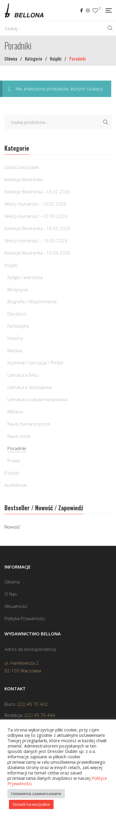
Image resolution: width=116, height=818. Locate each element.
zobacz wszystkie (21, 167)
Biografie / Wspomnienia (32, 301)
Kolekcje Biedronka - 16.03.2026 (37, 228)
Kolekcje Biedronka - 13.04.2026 (37, 253)
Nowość (12, 527)
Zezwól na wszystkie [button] (31, 804)
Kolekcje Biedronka (23, 179)
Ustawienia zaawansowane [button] (36, 793)
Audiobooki (15, 485)
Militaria (15, 412)
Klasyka (14, 350)
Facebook (81, 10)
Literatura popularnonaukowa (37, 399)
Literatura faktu (22, 375)
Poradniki (16, 448)
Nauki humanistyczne (28, 424)
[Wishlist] (95, 10)
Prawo (13, 460)
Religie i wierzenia (25, 277)
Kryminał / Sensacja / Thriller (35, 363)
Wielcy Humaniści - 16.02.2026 (35, 204)
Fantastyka (18, 326)
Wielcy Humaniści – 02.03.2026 (35, 216)
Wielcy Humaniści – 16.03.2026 (35, 241)
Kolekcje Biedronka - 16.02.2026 (37, 192)
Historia (15, 338)
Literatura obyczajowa (29, 387)
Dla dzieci (16, 314)
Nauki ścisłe (19, 436)
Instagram (88, 10)
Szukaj (106, 122)
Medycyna (17, 289)
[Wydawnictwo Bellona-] (23, 10)
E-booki (11, 473)
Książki (11, 265)
